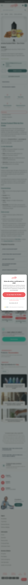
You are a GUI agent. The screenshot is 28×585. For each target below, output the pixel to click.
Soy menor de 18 (13, 303)
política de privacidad (14, 300)
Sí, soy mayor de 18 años (14, 294)
